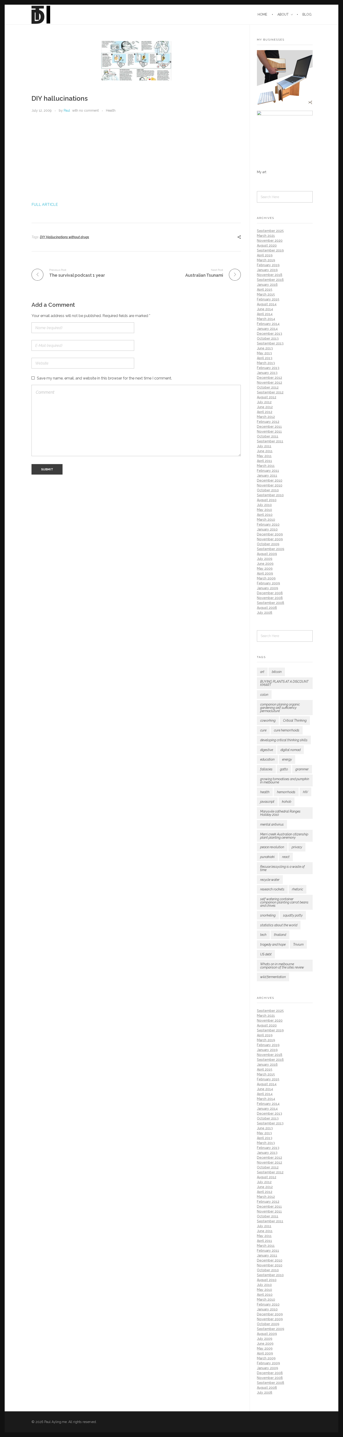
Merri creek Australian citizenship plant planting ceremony (284, 835)
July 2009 (264, 559)
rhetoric (297, 889)
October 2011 (267, 436)
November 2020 (270, 240)
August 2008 (267, 608)
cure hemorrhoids (286, 730)
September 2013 (270, 343)
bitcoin (277, 672)
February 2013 (268, 368)
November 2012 (269, 382)
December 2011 (269, 426)
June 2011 (265, 451)
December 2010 (269, 480)
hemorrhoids (286, 792)
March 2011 (266, 466)
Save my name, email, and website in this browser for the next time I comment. (104, 378)
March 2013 (266, 363)
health (265, 792)
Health (111, 110)
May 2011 (264, 456)
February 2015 (268, 299)
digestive (266, 750)
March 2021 (266, 236)
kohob (286, 801)
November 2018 (269, 275)
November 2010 (269, 485)
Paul (67, 110)
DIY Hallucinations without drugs (64, 237)
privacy (297, 847)
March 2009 (266, 578)
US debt (266, 954)
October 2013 (268, 338)
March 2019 (266, 260)
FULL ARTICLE (45, 204)
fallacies (266, 769)
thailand (280, 935)
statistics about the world (278, 925)
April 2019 (265, 255)
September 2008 (270, 603)
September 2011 (270, 441)
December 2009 (270, 534)
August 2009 (267, 554)
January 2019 (267, 270)
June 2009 (265, 563)
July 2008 (264, 612)
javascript (267, 801)
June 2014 (265, 309)
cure (263, 730)
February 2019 (268, 265)
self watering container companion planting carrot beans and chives (284, 902)
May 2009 (265, 568)
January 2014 (267, 329)
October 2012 (268, 387)
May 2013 (264, 353)
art (262, 672)
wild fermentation (273, 977)
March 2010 (266, 519)
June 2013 (265, 348)
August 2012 (266, 397)
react (286, 857)
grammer (302, 769)
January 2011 (267, 475)
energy (287, 759)
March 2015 (266, 294)
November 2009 (270, 539)
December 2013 (269, 333)
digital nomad (290, 750)
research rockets (272, 889)
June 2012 (265, 407)
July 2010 (264, 505)
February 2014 (268, 324)
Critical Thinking (295, 720)
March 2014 (266, 319)
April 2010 (265, 515)
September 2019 (270, 250)
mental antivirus (272, 824)
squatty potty (293, 915)
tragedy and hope (273, 944)
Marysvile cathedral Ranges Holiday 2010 (280, 813)
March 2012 (266, 417)
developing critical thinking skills (284, 740)
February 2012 (268, 422)
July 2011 (264, 446)
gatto (284, 769)
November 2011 (269, 431)
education (267, 759)
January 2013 (267, 373)
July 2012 (264, 402)
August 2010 (266, 500)
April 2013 (264, 358)
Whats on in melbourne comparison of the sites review (282, 965)
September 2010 (270, 495)
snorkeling (268, 915)
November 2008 (270, 598)
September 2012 (270, 392)
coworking (268, 720)
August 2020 (267, 245)
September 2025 (270, 231)
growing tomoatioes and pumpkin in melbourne (284, 780)
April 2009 (265, 573)
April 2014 (265, 314)
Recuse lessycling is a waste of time (282, 868)
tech (263, 935)
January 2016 (267, 284)
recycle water (270, 880)
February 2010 (268, 524)
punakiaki (267, 857)
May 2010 (264, 510)
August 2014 (266, 304)
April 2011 (264, 461)
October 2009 (268, 544)
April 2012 (264, 412)
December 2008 (270, 593)
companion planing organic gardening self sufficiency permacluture (280, 708)
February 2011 (268, 470)
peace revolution (272, 847)
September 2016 (270, 280)
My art (261, 172)
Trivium (298, 944)
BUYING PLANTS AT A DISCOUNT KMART (284, 683)
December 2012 (269, 377)
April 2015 (264, 289)
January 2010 (267, 529)
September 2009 (270, 549)
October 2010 (268, 490)
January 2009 (267, 588)
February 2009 (268, 583)
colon (264, 694)
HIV (305, 792)
